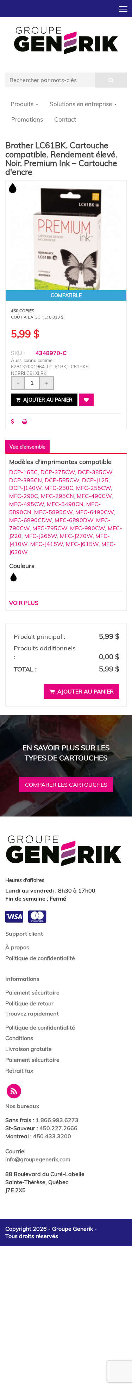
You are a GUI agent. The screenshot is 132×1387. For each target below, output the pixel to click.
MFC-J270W (76, 535)
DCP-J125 (95, 480)
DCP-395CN (25, 480)
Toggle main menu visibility (123, 9)
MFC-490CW (94, 495)
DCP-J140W (25, 487)
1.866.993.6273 (57, 1119)
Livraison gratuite (28, 1048)
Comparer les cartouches (66, 784)
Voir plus (23, 602)
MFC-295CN (57, 495)
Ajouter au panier (47, 400)
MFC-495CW (26, 503)
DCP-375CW (57, 472)
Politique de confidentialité (40, 958)
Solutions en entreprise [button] (81, 104)
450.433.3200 (52, 1136)
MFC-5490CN (65, 503)
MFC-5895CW (53, 511)
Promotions (27, 119)
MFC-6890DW (74, 520)
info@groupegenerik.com (37, 1159)
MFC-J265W (40, 535)
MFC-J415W (46, 543)
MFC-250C (58, 487)
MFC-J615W (82, 543)
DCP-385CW (95, 472)
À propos (17, 947)
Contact (65, 119)
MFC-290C (23, 495)
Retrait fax (19, 1070)
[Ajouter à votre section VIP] (86, 400)
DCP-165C (23, 472)
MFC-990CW (87, 528)
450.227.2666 (58, 1128)
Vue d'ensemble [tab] (27, 447)
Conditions (19, 1037)
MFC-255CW (93, 487)
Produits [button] (23, 104)
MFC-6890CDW (30, 520)
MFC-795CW (49, 528)
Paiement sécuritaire (32, 992)
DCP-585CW (62, 480)
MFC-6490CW (94, 511)
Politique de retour (29, 1003)
